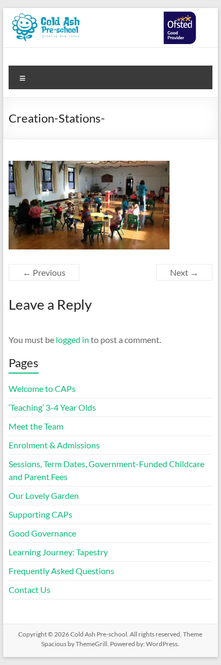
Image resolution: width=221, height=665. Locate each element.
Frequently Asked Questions (61, 571)
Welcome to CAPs (42, 388)
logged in (72, 339)
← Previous (44, 272)
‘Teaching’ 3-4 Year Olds (52, 407)
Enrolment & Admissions (54, 445)
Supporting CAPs (40, 514)
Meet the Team (36, 426)
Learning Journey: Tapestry (58, 552)
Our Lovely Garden (44, 495)
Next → (184, 272)
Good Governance (42, 533)
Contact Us (29, 589)
